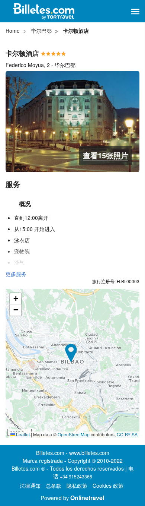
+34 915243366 (76, 476)
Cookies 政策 (108, 485)
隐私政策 (77, 485)
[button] (135, 11)
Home (13, 30)
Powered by (72, 498)
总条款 (53, 485)
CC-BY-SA (127, 434)
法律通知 (30, 485)
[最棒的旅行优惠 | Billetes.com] (45, 11)
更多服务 (16, 274)
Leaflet (22, 434)
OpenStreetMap (74, 434)
